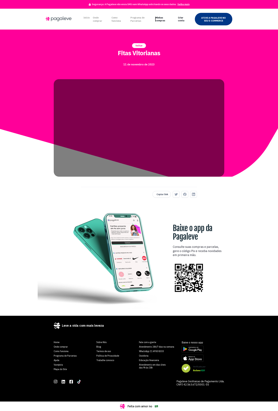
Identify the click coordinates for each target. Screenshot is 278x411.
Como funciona (116, 19)
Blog (98, 346)
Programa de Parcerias (137, 19)
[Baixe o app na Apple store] (203, 358)
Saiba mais (183, 4)
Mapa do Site (60, 369)
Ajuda (56, 360)
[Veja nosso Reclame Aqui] (203, 368)
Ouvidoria (143, 355)
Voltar (139, 45)
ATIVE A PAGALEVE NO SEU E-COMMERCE (213, 19)
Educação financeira (149, 360)
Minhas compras (160, 19)
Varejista (58, 364)
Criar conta (181, 19)
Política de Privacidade (107, 355)
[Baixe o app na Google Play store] (203, 349)
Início (86, 17)
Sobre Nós (101, 342)
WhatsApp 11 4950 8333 (151, 351)
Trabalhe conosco (105, 360)
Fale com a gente (147, 342)
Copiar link (162, 194)
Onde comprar (97, 19)
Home (57, 342)
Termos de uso (103, 351)
